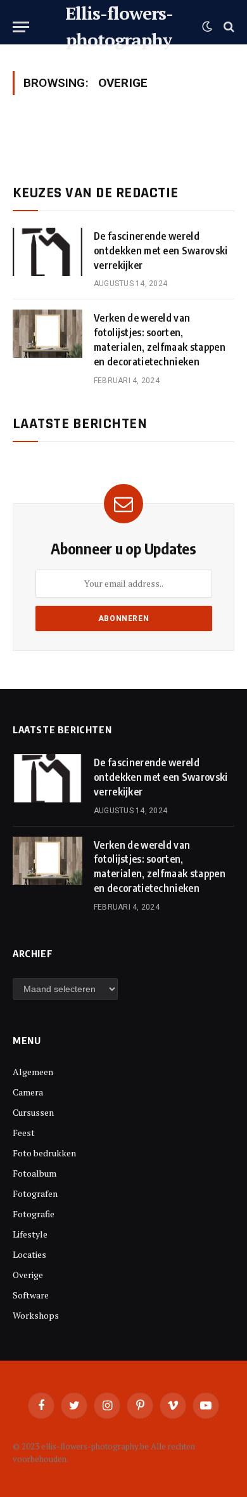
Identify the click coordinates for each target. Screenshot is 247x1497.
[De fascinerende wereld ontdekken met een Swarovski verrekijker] (47, 252)
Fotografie (33, 1214)
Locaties (29, 1254)
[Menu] (21, 27)
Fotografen (35, 1193)
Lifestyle (30, 1234)
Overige (28, 1275)
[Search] (227, 27)
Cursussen (33, 1112)
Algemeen (33, 1072)
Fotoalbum (34, 1173)
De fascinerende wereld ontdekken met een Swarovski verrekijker (161, 250)
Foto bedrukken (44, 1153)
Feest (24, 1133)
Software (31, 1295)
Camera (28, 1092)
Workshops (36, 1315)
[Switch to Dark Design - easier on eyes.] (207, 26)
